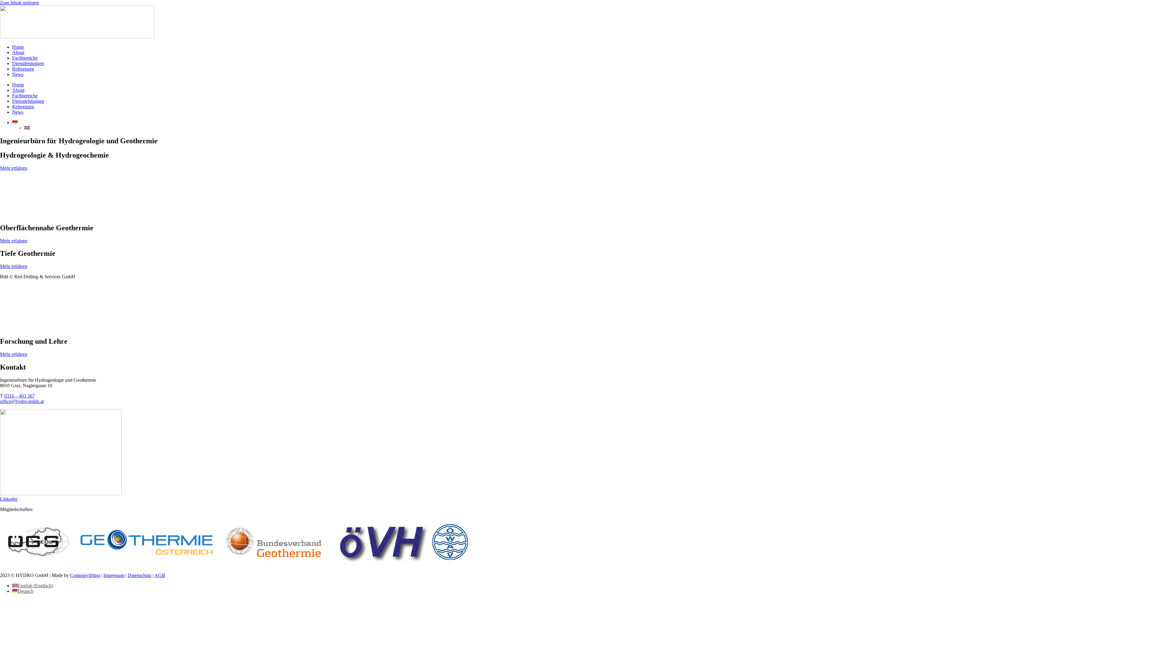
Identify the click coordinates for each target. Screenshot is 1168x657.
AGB (160, 575)
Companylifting (85, 575)
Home (18, 47)
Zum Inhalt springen (19, 2)
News (17, 74)
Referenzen (23, 68)
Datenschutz (139, 575)
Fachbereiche (25, 58)
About (18, 52)
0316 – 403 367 (19, 395)
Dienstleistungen (28, 63)
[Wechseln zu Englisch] (27, 127)
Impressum (113, 575)
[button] (15, 122)
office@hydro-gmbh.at (22, 401)
